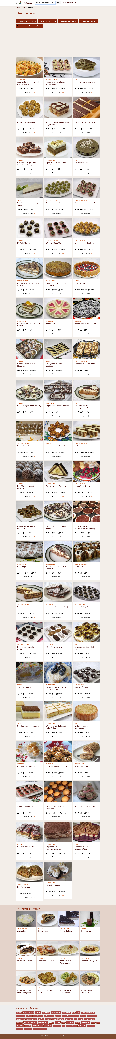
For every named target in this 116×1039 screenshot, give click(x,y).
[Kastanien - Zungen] (58, 871)
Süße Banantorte (81, 163)
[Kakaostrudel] (47, 919)
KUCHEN (40, 928)
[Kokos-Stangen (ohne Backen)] (29, 390)
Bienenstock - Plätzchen (26, 446)
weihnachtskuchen (71, 1025)
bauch (38, 1012)
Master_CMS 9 (66, 1035)
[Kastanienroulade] (86, 751)
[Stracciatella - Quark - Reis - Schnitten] (58, 551)
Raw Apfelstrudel (24, 887)
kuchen (81, 1019)
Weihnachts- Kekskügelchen (86, 323)
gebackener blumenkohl (88, 1012)
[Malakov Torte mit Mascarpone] (86, 711)
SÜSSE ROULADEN (51, 403)
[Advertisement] (58, 41)
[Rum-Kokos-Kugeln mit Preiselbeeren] (58, 67)
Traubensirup (86, 931)
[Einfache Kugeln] (29, 228)
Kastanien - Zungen (53, 885)
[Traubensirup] (90, 919)
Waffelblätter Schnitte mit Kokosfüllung (56, 727)
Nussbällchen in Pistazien (56, 203)
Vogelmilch (21, 931)
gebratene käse (20, 1016)
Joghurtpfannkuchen (46, 961)
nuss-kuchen (42, 1022)
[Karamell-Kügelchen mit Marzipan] (29, 348)
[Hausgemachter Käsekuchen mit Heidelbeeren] (58, 672)
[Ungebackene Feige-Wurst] (86, 348)
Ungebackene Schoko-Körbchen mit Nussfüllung (85, 527)
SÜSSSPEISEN (41, 958)
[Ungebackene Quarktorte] (86, 268)
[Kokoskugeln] (29, 551)
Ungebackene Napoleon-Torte (86, 82)
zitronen (19, 1029)
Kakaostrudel (43, 931)
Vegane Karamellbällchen (84, 243)
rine (98, 1022)
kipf (75, 1019)
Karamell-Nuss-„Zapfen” (55, 446)
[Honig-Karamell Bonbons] (29, 751)
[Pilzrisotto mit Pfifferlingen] (68, 948)
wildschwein (91, 1025)
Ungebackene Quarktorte (84, 283)
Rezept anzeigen (28, 92)
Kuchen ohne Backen (48, 21)
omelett (51, 1022)
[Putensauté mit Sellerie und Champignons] (26, 978)
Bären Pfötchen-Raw (54, 647)
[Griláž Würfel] (86, 551)
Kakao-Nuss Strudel (24, 961)
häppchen (83, 1016)
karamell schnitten (31, 1019)
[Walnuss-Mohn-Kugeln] (58, 228)
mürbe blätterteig (30, 1022)
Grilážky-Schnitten (82, 446)
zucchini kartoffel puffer (40, 1029)
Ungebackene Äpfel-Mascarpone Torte (83, 407)
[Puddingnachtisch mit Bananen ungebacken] (58, 107)
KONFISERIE (20, 120)
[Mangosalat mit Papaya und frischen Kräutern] (29, 67)
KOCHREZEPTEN (69, 2)
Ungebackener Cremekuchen (28, 726)
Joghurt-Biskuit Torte (25, 687)
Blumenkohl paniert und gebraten (67, 991)
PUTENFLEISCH (21, 988)
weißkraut (81, 1026)
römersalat (28, 1025)
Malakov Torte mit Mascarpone (82, 727)
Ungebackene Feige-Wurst (85, 364)
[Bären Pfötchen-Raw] (58, 632)
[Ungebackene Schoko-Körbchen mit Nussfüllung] (86, 511)
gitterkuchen (48, 1016)
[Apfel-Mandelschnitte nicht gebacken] (58, 147)
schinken (48, 1026)
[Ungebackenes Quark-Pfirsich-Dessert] (29, 308)
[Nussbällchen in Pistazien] (58, 188)
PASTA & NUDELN (86, 958)
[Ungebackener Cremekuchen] (29, 711)
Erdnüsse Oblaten (24, 607)
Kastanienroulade (81, 766)
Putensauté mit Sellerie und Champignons (25, 991)
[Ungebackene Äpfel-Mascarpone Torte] (86, 390)
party (63, 1022)
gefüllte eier (38, 1016)
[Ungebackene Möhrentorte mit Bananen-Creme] (58, 268)
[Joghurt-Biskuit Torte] (29, 672)
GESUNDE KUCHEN (22, 281)
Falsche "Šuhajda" (82, 687)
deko (73, 1012)
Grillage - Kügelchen (25, 806)
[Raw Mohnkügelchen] (86, 591)
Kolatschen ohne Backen (27, 21)
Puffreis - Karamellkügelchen (57, 766)
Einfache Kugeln (23, 243)
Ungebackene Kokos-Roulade (57, 406)
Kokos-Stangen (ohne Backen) (29, 406)
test (63, 1025)
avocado (19, 1012)
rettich (93, 1022)
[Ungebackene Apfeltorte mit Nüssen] (29, 268)
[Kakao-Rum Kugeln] (86, 471)
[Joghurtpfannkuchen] (47, 948)
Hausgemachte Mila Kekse (85, 122)
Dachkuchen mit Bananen (56, 486)
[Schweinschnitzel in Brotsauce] (90, 978)
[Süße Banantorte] (86, 147)
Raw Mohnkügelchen (83, 607)
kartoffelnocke (58, 1019)
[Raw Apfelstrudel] (29, 872)
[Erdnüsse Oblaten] (29, 591)
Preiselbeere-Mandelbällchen (86, 203)
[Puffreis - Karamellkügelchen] (58, 751)
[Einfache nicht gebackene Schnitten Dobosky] (29, 147)
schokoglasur (57, 1025)
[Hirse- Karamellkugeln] (29, 107)
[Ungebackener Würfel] (29, 831)
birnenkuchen (46, 1012)
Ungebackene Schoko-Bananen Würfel (83, 848)
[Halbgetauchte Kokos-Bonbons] (58, 348)
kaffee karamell (21, 1019)
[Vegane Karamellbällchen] (86, 228)
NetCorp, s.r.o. (51, 1035)
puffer (77, 1022)
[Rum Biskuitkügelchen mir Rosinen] (29, 632)
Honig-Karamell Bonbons (27, 766)
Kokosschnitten (66, 931)
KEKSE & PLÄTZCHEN (52, 79)
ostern (58, 1022)
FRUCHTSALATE (21, 79)
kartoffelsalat (68, 1019)
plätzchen (70, 1022)
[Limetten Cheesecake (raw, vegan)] (29, 188)
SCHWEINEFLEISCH (86, 988)
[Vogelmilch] (26, 919)
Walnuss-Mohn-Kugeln (55, 243)
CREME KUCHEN (50, 120)
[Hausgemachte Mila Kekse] (86, 107)
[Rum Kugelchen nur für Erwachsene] (29, 471)
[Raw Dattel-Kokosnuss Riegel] (58, 591)
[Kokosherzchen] (58, 308)
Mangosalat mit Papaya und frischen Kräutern (28, 83)
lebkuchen (19, 1022)
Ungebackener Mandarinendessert (53, 848)
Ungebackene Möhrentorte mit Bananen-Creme (58, 284)
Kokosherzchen (52, 323)
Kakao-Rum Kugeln (82, 486)
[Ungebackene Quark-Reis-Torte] (86, 632)
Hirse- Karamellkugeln (26, 122)
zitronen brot (28, 1029)
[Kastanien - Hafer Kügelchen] (86, 791)
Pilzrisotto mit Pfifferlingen (65, 962)
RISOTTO (62, 958)
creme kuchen (66, 1012)
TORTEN (77, 79)
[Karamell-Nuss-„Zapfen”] (58, 431)
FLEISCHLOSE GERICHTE (66, 988)
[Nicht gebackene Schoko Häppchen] (58, 791)
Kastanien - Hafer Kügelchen (86, 806)
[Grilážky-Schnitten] (86, 431)
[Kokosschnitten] (68, 919)
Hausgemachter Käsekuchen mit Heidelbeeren (57, 688)
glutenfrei (57, 1016)
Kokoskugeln (22, 566)
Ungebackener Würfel (25, 847)
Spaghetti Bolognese (89, 961)
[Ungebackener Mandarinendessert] (58, 831)
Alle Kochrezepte (21, 7)
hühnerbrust (92, 1016)
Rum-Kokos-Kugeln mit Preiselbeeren (55, 83)
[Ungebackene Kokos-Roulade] (58, 390)
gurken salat (75, 1016)
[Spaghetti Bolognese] (90, 948)
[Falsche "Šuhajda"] (86, 672)
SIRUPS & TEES (85, 928)
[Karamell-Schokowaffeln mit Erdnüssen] (29, 511)
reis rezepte (85, 1022)
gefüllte (29, 1016)
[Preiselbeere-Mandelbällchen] (86, 188)
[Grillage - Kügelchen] (29, 791)
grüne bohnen (66, 1016)
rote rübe (20, 1026)
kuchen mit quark (89, 1019)
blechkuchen (56, 1012)
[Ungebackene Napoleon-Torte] (86, 67)
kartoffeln (48, 1019)
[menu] (16, 3)
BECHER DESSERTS (22, 928)
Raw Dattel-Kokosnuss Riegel (57, 607)
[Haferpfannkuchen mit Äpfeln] (47, 978)
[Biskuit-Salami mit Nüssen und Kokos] (58, 511)
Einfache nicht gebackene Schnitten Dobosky (27, 164)
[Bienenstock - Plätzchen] (29, 431)
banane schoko (28, 1012)
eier (78, 1012)
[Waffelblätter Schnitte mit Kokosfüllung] (58, 711)
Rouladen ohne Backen (69, 21)
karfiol (41, 1019)
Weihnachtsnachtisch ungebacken (30, 26)
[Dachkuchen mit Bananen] (58, 471)
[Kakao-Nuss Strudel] (26, 948)
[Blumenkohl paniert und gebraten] (68, 978)
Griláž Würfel (80, 566)
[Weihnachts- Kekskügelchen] (86, 308)
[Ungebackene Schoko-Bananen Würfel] (86, 831)
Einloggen (74, 1035)
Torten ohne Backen (89, 21)
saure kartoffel (38, 1026)
